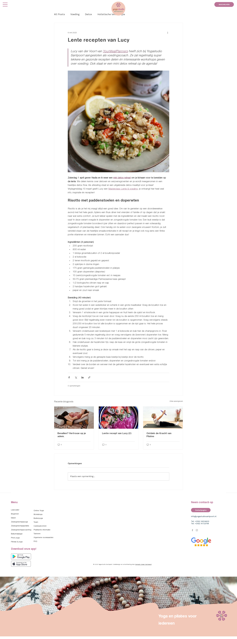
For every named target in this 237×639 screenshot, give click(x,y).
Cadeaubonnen (40, 526)
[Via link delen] (89, 377)
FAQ (35, 541)
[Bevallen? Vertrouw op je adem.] (74, 417)
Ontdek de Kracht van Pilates (158, 434)
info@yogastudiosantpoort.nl (203, 516)
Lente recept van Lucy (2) (116, 433)
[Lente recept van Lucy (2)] (118, 417)
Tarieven (37, 533)
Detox (88, 14)
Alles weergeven (176, 401)
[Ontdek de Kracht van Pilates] (163, 417)
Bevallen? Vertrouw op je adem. (71, 434)
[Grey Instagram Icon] (196, 530)
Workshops (38, 514)
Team (36, 522)
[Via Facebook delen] (69, 377)
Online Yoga (39, 510)
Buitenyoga (38, 518)
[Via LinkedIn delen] (82, 377)
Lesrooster (15, 510)
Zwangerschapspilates (20, 526)
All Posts (59, 14)
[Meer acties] (167, 32)
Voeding (75, 14)
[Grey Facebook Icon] (192, 530)
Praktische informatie (42, 530)
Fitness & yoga (16, 542)
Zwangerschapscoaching (21, 530)
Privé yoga (15, 538)
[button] (5, 4)
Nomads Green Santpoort (143, 564)
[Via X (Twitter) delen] (75, 377)
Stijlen (13, 518)
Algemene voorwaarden (43, 537)
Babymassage (16, 534)
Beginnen (15, 514)
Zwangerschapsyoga (19, 522)
